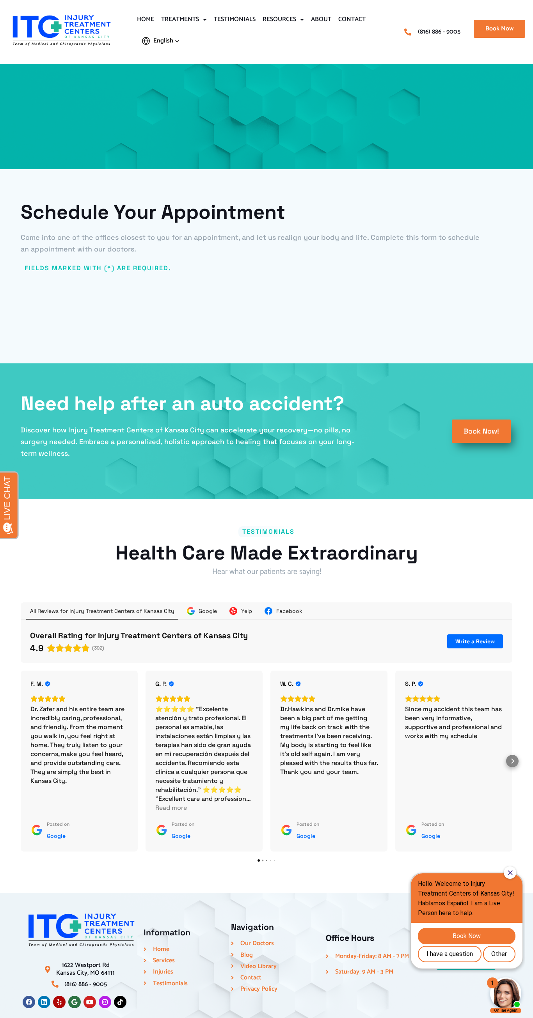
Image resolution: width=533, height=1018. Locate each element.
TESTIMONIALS (235, 19)
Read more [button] (171, 808)
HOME (145, 19)
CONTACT (352, 19)
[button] (160, 41)
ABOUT (321, 19)
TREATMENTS (180, 19)
